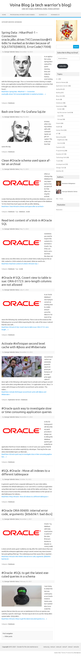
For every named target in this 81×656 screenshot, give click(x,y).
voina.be (76, 647)
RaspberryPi (60, 154)
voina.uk (58, 647)
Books (58, 99)
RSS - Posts (59, 199)
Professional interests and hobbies (22, 14)
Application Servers (14, 399)
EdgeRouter (61, 139)
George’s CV (43, 14)
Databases (11, 103)
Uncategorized (60, 164)
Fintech (58, 123)
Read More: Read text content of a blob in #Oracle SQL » (20, 264)
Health (58, 126)
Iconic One (57, 652)
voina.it (70, 647)
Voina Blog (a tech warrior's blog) (40, 5)
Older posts (7, 636)
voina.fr (64, 647)
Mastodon (59, 209)
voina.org (46, 647)
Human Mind (60, 130)
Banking (58, 92)
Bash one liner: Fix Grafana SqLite (24, 111)
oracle (28, 211)
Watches (58, 171)
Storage (59, 119)
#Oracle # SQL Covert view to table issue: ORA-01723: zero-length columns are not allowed (27, 281)
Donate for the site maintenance (27, 647)
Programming (60, 150)
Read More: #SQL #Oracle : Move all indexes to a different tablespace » (25, 496)
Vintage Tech (60, 167)
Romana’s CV (55, 14)
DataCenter (59, 106)
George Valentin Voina (11, 52)
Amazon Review (61, 82)
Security (59, 143)
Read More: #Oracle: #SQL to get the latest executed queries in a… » (24, 619)
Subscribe (62, 66)
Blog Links (59, 96)
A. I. (57, 79)
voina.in (52, 647)
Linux (59, 116)
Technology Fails (61, 157)
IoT (57, 133)
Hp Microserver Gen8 (63, 112)
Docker (59, 109)
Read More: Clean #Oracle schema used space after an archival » (23, 206)
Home (4, 14)
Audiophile (59, 89)
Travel (58, 160)
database (22, 211)
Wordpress (77, 652)
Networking (59, 137)
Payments (59, 147)
